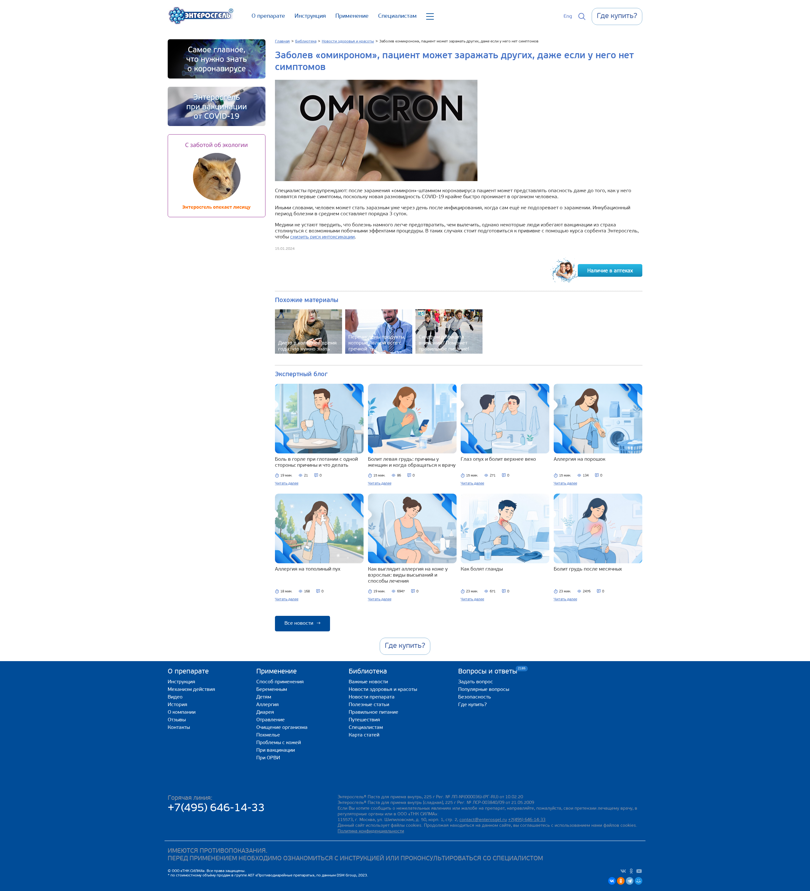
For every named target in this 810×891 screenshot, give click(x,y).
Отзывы (177, 720)
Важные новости (368, 682)
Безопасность (474, 697)
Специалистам (397, 16)
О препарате (268, 16)
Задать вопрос (475, 682)
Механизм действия (191, 689)
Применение (352, 16)
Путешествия (364, 720)
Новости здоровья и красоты (383, 689)
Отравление (270, 720)
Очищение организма (282, 727)
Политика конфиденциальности (371, 831)
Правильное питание (373, 712)
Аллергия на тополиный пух (307, 569)
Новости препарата (372, 697)
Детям (263, 697)
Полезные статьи (369, 704)
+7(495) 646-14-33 (216, 808)
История (177, 704)
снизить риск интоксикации (322, 237)
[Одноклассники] (621, 881)
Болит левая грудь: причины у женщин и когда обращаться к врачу (412, 462)
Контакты (179, 727)
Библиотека (368, 671)
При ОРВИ (268, 758)
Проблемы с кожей (278, 742)
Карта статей (364, 735)
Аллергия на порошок (579, 459)
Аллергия (267, 704)
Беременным (271, 689)
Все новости (302, 623)
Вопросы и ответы (487, 671)
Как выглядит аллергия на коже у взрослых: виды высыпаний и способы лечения (408, 575)
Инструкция (310, 16)
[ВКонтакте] (612, 881)
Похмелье (268, 735)
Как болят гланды (482, 569)
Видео (175, 697)
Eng (568, 16)
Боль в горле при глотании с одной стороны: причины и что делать (316, 462)
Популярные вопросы (483, 689)
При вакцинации (275, 750)
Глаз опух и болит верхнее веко (498, 459)
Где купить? (472, 704)
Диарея (265, 712)
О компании (182, 712)
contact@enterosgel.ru (483, 820)
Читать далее (286, 483)
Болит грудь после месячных (588, 569)
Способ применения (280, 682)
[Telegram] (629, 881)
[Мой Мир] (638, 881)
